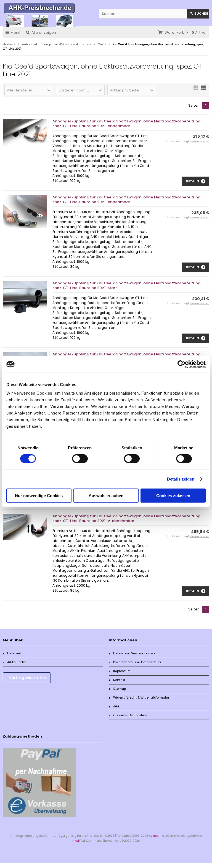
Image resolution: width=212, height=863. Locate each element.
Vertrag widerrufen (27, 677)
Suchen (198, 14)
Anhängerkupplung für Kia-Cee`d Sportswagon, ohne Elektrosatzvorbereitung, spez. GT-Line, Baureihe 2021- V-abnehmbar (126, 518)
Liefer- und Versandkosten (134, 653)
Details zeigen (180, 478)
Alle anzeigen (43, 32)
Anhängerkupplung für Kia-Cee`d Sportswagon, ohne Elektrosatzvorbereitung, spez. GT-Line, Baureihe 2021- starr (126, 285)
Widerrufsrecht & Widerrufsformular (141, 697)
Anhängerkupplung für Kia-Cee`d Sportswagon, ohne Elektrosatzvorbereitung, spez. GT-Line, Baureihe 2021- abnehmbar (126, 123)
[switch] (80, 458)
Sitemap (119, 688)
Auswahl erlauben (106, 495)
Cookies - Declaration (130, 715)
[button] (28, 90)
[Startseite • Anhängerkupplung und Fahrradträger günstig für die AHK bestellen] (39, 9)
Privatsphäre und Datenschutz (137, 662)
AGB (116, 706)
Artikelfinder (16, 662)
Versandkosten (199, 141)
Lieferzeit (14, 653)
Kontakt (119, 680)
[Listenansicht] (204, 89)
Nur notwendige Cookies (39, 495)
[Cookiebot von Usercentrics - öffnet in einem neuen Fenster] (181, 364)
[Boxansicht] (196, 89)
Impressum (122, 671)
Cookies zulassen (173, 495)
